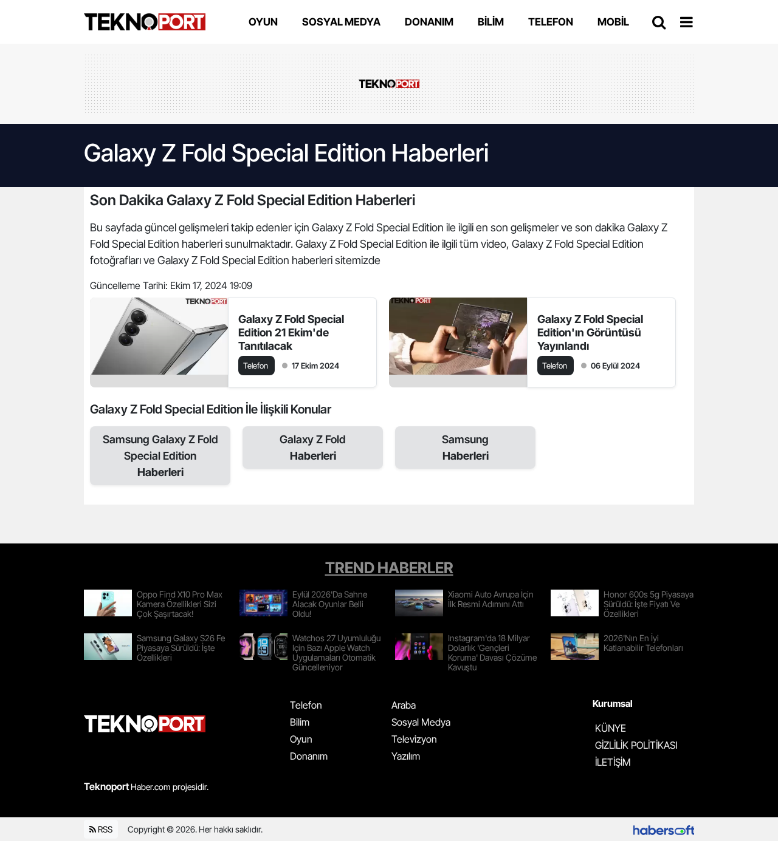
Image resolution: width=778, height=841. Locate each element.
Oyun (301, 739)
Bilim (299, 722)
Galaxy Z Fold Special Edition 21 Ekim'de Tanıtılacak (291, 332)
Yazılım (405, 756)
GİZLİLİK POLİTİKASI (636, 745)
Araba (403, 705)
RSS (104, 829)
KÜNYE (610, 728)
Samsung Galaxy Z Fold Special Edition (160, 455)
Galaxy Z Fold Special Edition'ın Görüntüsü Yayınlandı (590, 332)
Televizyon (414, 739)
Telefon (306, 705)
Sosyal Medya (420, 722)
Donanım (309, 756)
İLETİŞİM (613, 762)
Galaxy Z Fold (313, 447)
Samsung (465, 447)
